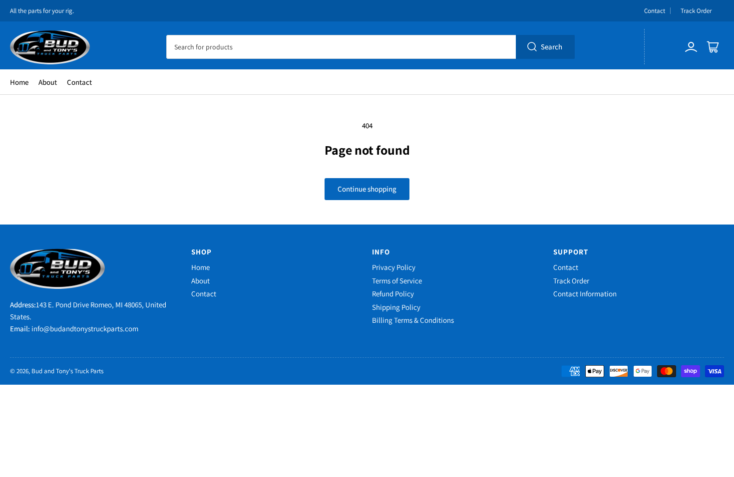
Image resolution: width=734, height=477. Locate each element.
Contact (654, 10)
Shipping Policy (396, 307)
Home (19, 82)
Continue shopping (367, 189)
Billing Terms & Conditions (413, 320)
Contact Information (585, 293)
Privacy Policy (393, 267)
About (47, 82)
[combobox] (370, 47)
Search (551, 46)
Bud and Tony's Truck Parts (67, 371)
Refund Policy (393, 293)
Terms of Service (397, 280)
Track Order (696, 10)
